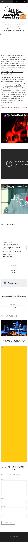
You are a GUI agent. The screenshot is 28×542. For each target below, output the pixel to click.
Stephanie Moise (12, 224)
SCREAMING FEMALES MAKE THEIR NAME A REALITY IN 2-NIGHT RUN (14, 341)
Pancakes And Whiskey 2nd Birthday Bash (11, 248)
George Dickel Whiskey (10, 244)
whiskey (19, 24)
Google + (14, 272)
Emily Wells (17, 86)
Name (3, 498)
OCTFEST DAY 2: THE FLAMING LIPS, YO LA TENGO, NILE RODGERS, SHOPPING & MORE (14, 468)
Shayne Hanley (13, 282)
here (20, 94)
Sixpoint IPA (7, 254)
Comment (4, 479)
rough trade (17, 251)
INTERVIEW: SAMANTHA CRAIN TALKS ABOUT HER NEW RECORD (14, 296)
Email (3, 506)
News (15, 23)
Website (3, 514)
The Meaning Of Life (9, 257)
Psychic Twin (9, 86)
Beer (3, 23)
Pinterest (14, 270)
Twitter (14, 268)
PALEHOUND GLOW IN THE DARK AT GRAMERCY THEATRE (14, 306)
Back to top (14, 538)
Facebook (14, 265)
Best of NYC (9, 23)
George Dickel (14, 66)
